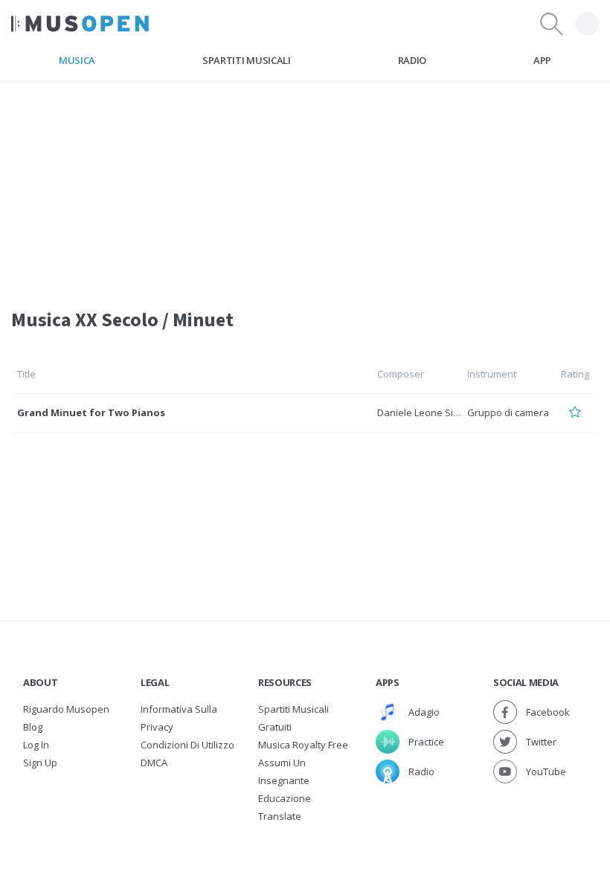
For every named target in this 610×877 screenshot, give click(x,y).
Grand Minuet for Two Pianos (91, 412)
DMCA (154, 762)
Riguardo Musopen (66, 709)
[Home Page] (80, 24)
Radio (412, 60)
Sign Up (40, 762)
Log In (36, 744)
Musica (77, 60)
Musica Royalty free (303, 744)
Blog (32, 727)
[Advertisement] (305, 185)
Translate (279, 816)
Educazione (284, 798)
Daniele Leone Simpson (430, 412)
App (542, 60)
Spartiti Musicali (246, 60)
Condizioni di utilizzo (187, 744)
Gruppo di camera (508, 412)
